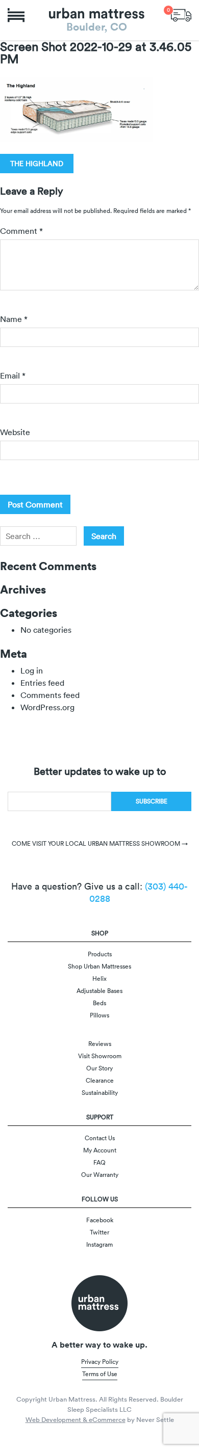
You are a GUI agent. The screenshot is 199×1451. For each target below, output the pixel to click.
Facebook (99, 1220)
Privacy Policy (99, 1361)
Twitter (99, 1232)
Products (100, 954)
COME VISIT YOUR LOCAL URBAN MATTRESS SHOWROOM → (100, 843)
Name (14, 319)
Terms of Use (99, 1373)
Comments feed (50, 695)
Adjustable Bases (99, 990)
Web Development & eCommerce (76, 1419)
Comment (21, 231)
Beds (99, 1003)
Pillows (99, 1015)
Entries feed (42, 683)
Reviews (99, 1043)
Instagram (99, 1244)
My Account (99, 1150)
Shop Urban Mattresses (99, 966)
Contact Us (100, 1138)
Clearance (100, 1080)
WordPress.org (47, 707)
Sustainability (100, 1092)
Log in (31, 670)
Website (15, 432)
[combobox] (38, 536)
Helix (99, 978)
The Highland (36, 163)
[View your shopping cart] (181, 14)
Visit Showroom (99, 1056)
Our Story (99, 1068)
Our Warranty (99, 1174)
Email (13, 375)
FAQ (99, 1162)
